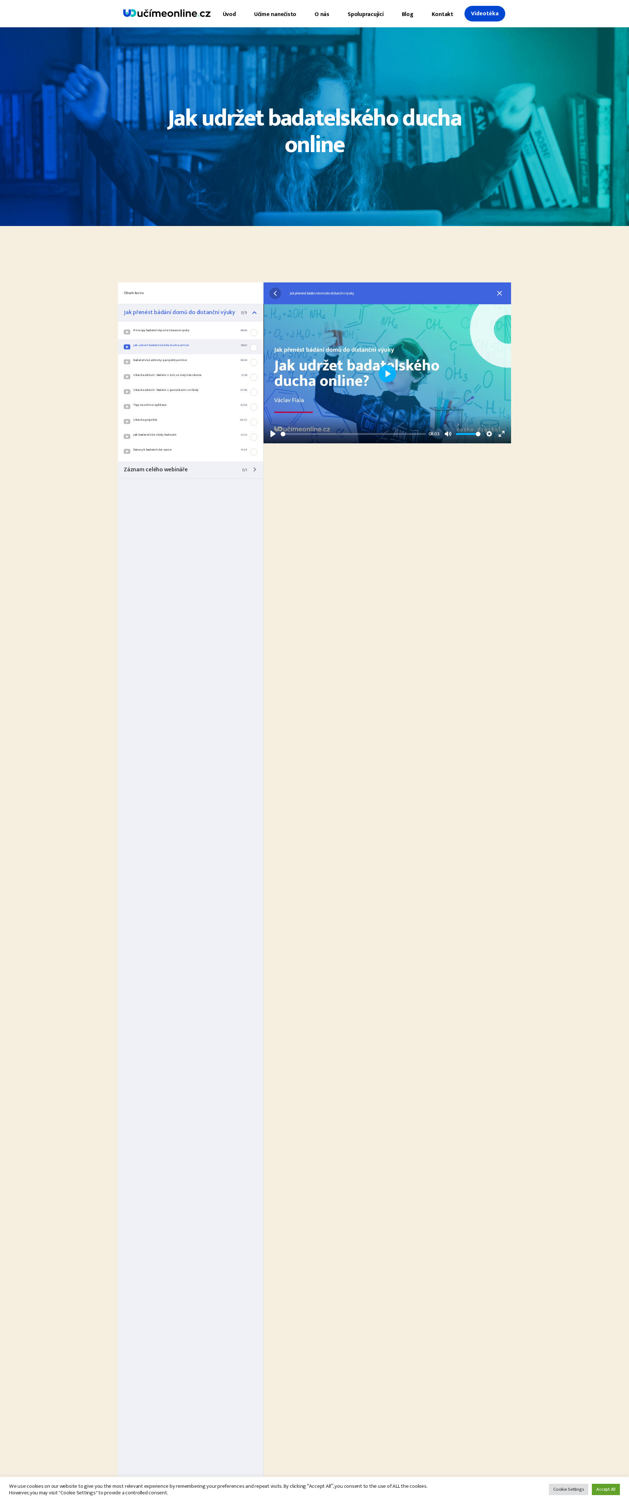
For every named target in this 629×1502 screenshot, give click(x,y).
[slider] (353, 434)
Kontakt (442, 14)
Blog (408, 14)
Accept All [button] (606, 1489)
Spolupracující (366, 14)
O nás (321, 14)
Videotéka (485, 14)
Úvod (229, 14)
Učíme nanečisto (275, 14)
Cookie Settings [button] (568, 1489)
